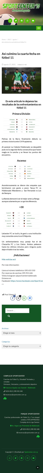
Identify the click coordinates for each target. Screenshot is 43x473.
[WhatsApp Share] (24, 298)
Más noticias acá (9, 259)
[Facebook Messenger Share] (30, 298)
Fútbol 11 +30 (22, 64)
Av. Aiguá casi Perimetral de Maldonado (25, 426)
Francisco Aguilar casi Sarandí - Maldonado (20, 388)
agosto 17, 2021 (10, 64)
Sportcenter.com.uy (31, 452)
